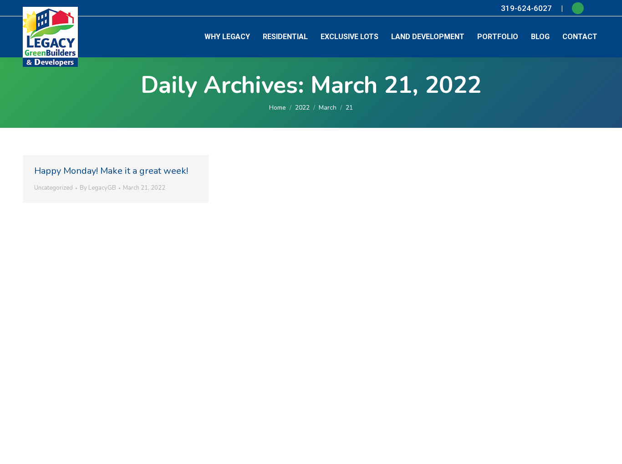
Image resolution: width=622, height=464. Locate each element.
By (98, 188)
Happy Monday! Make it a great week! (111, 171)
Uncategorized (53, 188)
